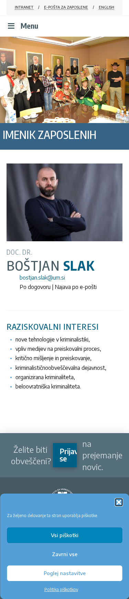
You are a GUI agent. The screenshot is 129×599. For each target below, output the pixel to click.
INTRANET (24, 7)
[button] (118, 502)
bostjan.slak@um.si (42, 277)
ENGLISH (106, 7)
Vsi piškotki (64, 535)
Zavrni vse (64, 554)
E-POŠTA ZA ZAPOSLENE (66, 7)
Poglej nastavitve (65, 573)
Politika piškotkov (61, 589)
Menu (29, 25)
